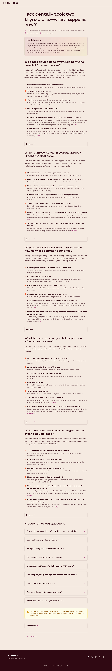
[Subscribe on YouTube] (103, 657)
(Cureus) (29, 495)
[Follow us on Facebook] (96, 657)
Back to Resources (32, 636)
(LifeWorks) (53, 402)
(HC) (35, 308)
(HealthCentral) (31, 413)
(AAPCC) (37, 136)
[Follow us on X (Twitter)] (92, 657)
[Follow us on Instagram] (88, 657)
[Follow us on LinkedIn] (99, 657)
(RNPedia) (74, 230)
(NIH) (28, 219)
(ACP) (75, 124)
